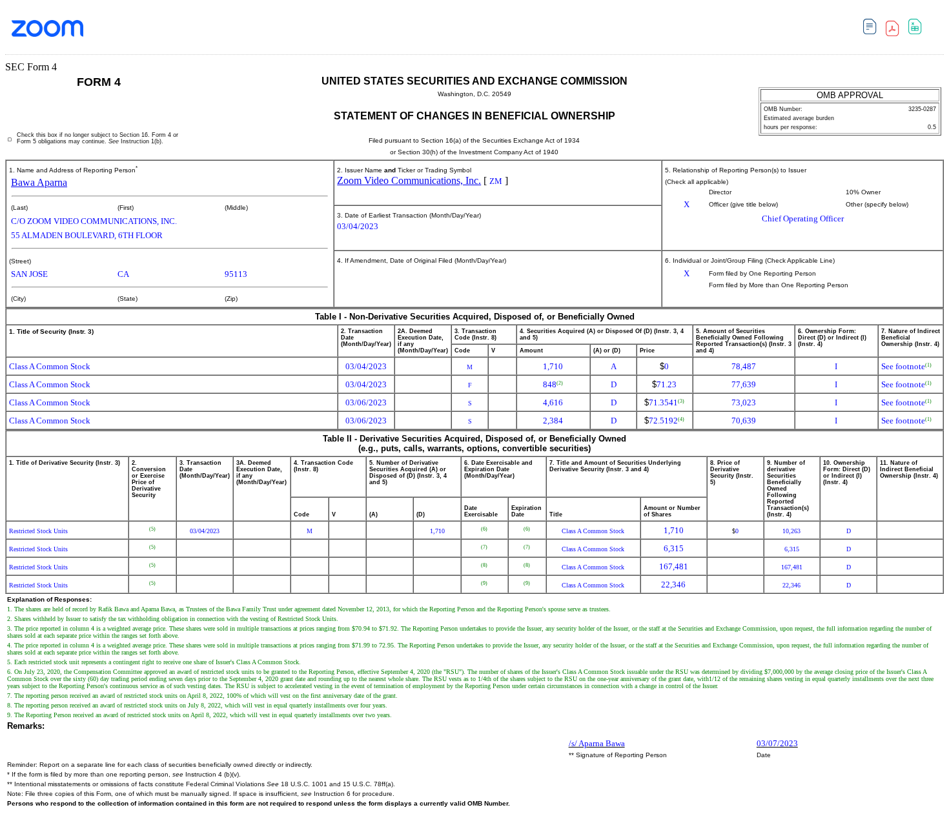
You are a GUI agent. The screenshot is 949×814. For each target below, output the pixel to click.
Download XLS (918, 28)
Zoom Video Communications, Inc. (409, 180)
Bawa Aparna (39, 182)
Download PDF (896, 30)
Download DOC (873, 28)
